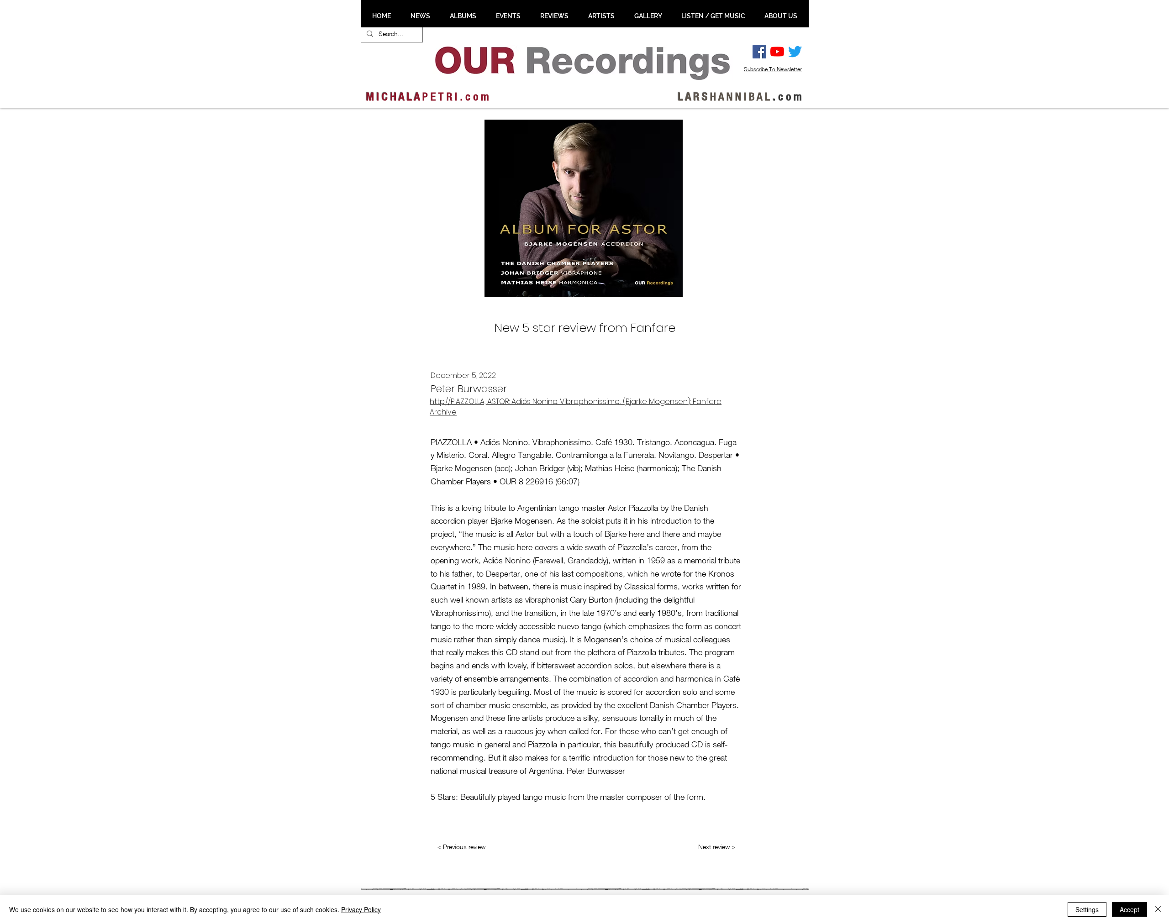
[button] (420, 16)
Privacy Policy (361, 909)
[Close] (1158, 909)
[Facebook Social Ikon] (759, 51)
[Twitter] (795, 51)
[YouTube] (777, 51)
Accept (1129, 909)
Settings (1087, 909)
